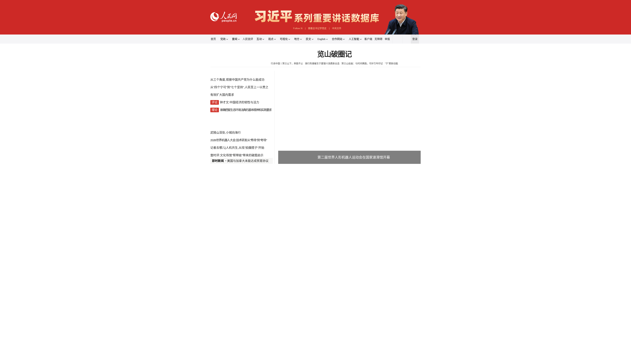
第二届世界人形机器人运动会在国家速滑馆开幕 (353, 157)
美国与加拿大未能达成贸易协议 (248, 161)
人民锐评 (248, 39)
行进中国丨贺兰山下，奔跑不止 (287, 63)
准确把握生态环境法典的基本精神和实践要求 (245, 110)
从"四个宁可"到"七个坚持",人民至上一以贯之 (239, 87)
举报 (387, 39)
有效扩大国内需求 (222, 94)
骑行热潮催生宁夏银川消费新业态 (322, 63)
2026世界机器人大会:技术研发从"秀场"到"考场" (238, 140)
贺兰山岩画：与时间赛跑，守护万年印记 (362, 63)
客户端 (368, 39)
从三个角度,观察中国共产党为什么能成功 (237, 79)
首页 (213, 39)
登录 (415, 39)
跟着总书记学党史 (317, 28)
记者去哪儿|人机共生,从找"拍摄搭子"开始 (237, 147)
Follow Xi (298, 28)
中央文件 (336, 28)
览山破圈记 (334, 54)
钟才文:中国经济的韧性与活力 (239, 102)
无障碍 (378, 39)
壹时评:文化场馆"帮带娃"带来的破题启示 (236, 155)
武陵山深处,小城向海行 (225, 132)
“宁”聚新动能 (391, 63)
